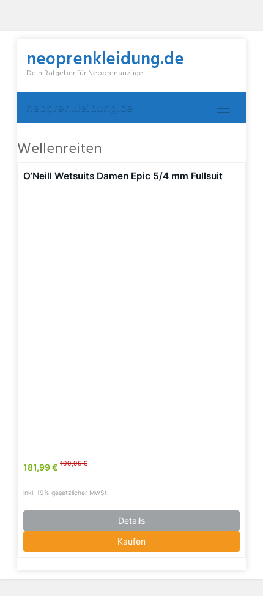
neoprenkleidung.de (79, 107)
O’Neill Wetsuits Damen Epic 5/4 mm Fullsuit (123, 176)
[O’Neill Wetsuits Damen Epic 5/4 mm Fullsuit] (131, 314)
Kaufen (131, 541)
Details (131, 520)
